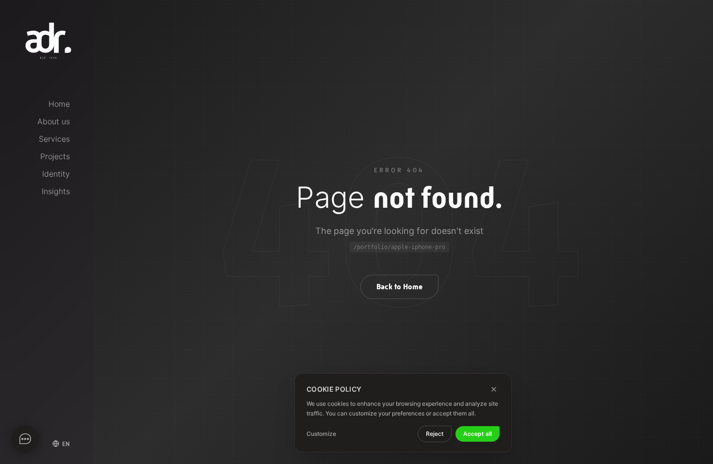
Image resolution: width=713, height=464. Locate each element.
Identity (56, 174)
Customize (321, 433)
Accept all (477, 433)
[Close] (494, 389)
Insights (56, 191)
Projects (55, 156)
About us (53, 121)
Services (54, 139)
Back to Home (399, 286)
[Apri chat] (25, 438)
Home (59, 104)
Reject (434, 433)
